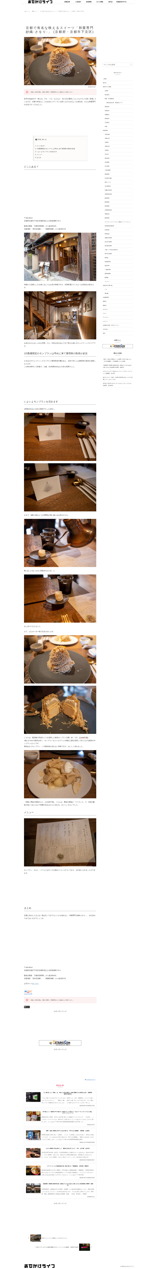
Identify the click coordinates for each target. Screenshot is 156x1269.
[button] (131, 65)
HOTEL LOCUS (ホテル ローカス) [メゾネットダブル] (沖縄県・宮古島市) (117, 384)
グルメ (27, 1007)
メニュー (39, 154)
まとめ (39, 157)
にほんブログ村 (28, 994)
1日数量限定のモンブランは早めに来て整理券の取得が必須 (56, 148)
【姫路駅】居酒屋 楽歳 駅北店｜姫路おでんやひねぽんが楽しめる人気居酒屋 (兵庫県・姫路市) (117, 366)
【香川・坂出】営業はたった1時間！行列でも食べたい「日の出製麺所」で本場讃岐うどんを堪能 (117, 360)
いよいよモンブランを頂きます (47, 151)
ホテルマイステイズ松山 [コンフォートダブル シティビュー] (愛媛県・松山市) (117, 372)
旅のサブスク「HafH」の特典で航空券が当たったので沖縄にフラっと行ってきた (118, 378)
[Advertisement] (60, 18)
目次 (39, 139)
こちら (36, 984)
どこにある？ (41, 146)
